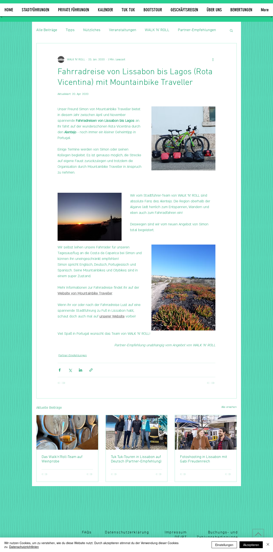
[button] (214, 9)
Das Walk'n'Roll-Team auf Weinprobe (62, 459)
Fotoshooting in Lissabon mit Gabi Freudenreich (203, 459)
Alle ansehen (229, 407)
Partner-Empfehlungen (197, 30)
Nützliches (91, 30)
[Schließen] (267, 545)
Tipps (70, 30)
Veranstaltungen (122, 30)
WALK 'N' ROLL (157, 30)
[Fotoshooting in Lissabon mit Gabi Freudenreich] (206, 432)
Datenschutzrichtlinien (24, 547)
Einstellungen (224, 545)
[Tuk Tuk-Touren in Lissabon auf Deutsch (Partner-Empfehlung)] (136, 432)
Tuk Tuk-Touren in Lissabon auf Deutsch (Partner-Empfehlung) (136, 459)
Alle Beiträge (46, 30)
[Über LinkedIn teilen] (80, 370)
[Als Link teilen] (91, 370)
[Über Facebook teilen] (60, 370)
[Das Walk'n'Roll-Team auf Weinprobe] (67, 432)
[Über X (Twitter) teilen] (70, 370)
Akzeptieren (251, 545)
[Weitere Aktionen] (212, 59)
